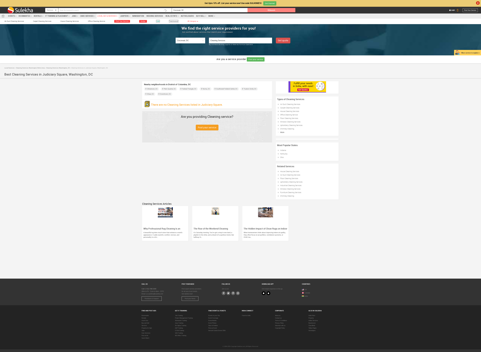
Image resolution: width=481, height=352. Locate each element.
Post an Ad (145, 335)
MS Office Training (180, 335)
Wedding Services (154, 16)
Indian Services (313, 320)
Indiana (283, 150)
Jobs (74, 16)
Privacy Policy (279, 323)
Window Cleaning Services (290, 122)
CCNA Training (179, 330)
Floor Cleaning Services (289, 118)
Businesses (312, 323)
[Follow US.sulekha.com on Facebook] (223, 293)
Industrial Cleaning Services (291, 185)
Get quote (283, 40)
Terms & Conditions (281, 320)
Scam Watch (145, 338)
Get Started (270, 3)
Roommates (24, 16)
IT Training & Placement (56, 16)
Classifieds (312, 325)
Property (311, 318)
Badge (143, 21)
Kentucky (283, 154)
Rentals (38, 16)
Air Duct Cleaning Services (14, 21)
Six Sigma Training (180, 325)
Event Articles (212, 320)
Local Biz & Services (107, 16)
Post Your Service (470, 10)
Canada (307, 293)
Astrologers (187, 16)
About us (277, 315)
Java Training (179, 323)
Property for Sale (147, 328)
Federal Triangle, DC (188, 89)
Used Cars (145, 320)
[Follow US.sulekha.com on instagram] (238, 293)
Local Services (9, 68)
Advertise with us (280, 325)
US (306, 289)
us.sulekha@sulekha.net (154, 294)
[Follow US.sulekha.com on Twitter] (228, 293)
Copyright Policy (280, 328)
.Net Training (179, 315)
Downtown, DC (165, 94)
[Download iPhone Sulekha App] (264, 293)
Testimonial (173, 21)
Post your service (255, 59)
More (211, 16)
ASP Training (179, 328)
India (306, 296)
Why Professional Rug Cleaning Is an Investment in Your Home (161, 230)
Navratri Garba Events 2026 (216, 330)
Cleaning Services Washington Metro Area (30, 68)
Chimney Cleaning (287, 129)
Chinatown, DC (152, 89)
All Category (192, 21)
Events (11, 16)
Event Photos (212, 323)
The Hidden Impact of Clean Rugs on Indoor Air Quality (265, 230)
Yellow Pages (313, 328)
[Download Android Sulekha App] (268, 293)
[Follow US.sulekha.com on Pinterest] (233, 293)
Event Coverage (213, 318)
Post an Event (212, 328)
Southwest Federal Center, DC (226, 89)
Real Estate (171, 16)
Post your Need (190, 298)
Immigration (138, 16)
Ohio (282, 157)
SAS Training (179, 333)
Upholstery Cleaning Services (291, 125)
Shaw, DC (150, 94)
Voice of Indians (213, 325)
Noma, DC (206, 89)
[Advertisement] (240, 258)
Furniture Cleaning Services (290, 192)
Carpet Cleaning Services (42, 21)
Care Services (87, 16)
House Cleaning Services (70, 21)
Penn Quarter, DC (169, 89)
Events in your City (214, 315)
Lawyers (124, 16)
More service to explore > (470, 53)
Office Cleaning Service (96, 21)
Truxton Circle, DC (249, 89)
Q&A (158, 21)
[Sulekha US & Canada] (20, 10)
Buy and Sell (145, 323)
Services (144, 325)
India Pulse (312, 315)
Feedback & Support (152, 298)
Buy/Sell (200, 16)
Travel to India (246, 315)
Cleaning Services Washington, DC (58, 68)
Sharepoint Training (181, 320)
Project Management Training (184, 318)
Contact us (278, 318)
